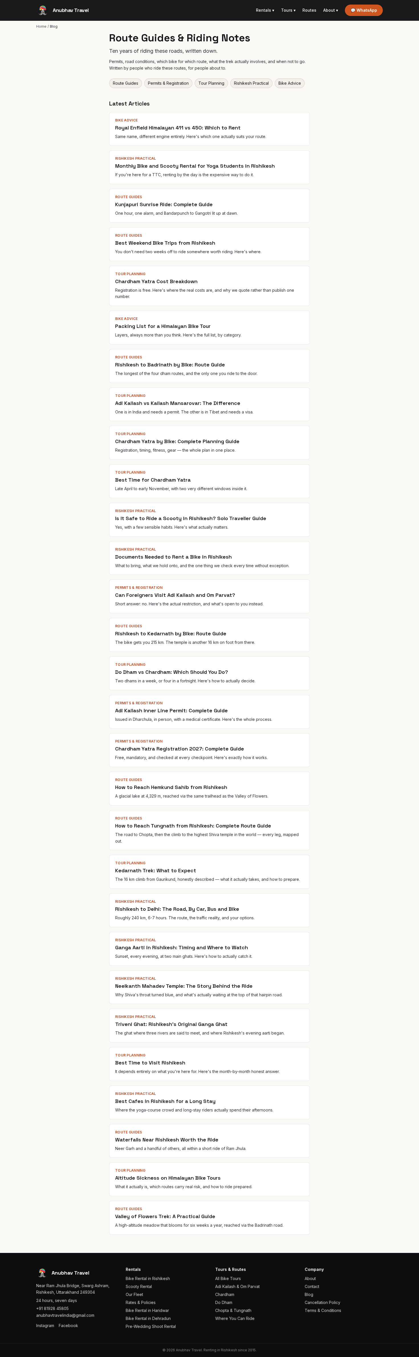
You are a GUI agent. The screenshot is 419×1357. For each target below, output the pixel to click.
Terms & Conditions (323, 1310)
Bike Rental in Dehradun (148, 1318)
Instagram (45, 1325)
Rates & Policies (141, 1302)
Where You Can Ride (235, 1318)
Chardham (224, 1294)
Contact (312, 1286)
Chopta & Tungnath (233, 1310)
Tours (288, 10)
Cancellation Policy (322, 1302)
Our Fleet (134, 1294)
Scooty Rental (139, 1286)
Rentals (265, 10)
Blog (309, 1294)
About (330, 10)
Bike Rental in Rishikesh (148, 1278)
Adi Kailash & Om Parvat (237, 1286)
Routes (309, 10)
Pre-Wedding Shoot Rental (151, 1326)
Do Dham (223, 1302)
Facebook (68, 1325)
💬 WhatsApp (364, 10)
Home (41, 26)
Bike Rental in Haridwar (147, 1310)
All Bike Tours (228, 1278)
